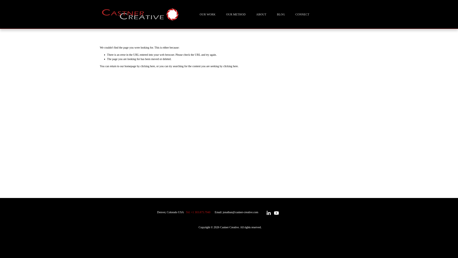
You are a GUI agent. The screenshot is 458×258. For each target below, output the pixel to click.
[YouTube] (276, 213)
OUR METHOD (236, 14)
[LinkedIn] (268, 213)
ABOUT (261, 14)
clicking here (147, 66)
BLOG (281, 14)
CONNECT (302, 14)
